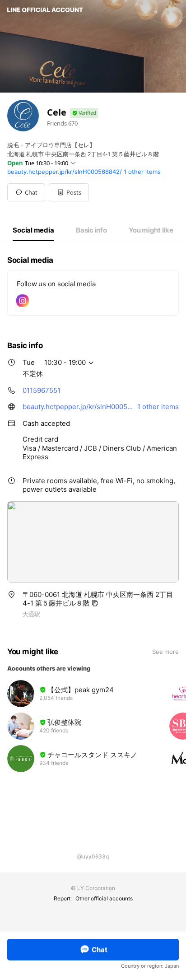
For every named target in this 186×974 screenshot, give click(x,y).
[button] (69, 192)
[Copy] (94, 603)
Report (62, 898)
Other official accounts (104, 898)
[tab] (33, 230)
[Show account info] (84, 113)
